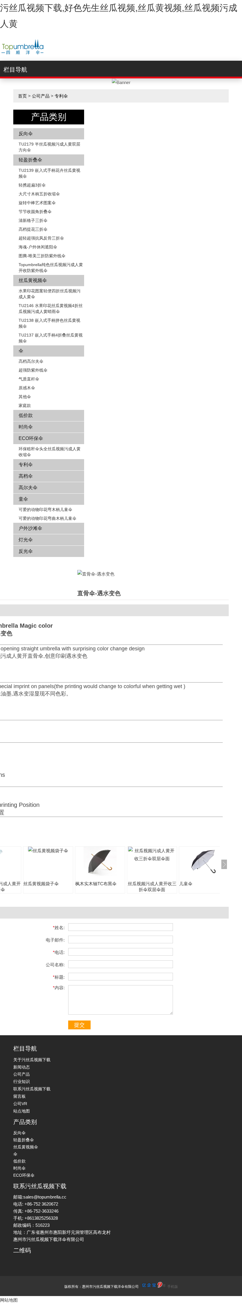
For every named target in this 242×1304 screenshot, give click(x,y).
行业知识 (21, 1081)
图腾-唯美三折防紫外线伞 (42, 255)
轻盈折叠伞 (30, 159)
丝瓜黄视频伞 (33, 280)
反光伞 (26, 551)
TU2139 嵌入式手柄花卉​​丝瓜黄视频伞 (49, 173)
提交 (79, 1025)
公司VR (20, 1103)
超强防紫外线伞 (33, 370)
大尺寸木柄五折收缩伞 (39, 194)
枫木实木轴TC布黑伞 (96, 883)
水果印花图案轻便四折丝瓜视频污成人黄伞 (50, 294)
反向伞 (26, 133)
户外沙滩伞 (30, 528)
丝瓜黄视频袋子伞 (41, 883)
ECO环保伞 (31, 438)
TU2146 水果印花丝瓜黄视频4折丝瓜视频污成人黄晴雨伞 (51, 308)
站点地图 (21, 1111)
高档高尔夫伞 (31, 361)
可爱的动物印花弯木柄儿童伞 (45, 509)
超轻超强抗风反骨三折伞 (41, 238)
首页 (22, 95)
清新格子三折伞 (33, 220)
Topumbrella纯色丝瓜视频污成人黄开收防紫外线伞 (51, 267)
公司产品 (41, 95)
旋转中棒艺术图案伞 (37, 202)
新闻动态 (21, 1067)
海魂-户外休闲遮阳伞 (38, 247)
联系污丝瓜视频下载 (31, 1089)
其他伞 (25, 396)
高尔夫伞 (28, 487)
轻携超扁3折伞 (32, 185)
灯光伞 (26, 539)
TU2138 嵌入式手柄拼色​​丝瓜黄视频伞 (49, 323)
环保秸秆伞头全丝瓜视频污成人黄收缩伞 (50, 451)
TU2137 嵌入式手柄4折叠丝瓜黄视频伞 (51, 338)
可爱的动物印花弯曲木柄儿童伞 (47, 518)
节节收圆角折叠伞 (35, 211)
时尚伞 (26, 426)
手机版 (172, 1287)
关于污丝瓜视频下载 (31, 1059)
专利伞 (61, 95)
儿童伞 (185, 883)
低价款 (26, 415)
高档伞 (26, 476)
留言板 (19, 1096)
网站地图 (9, 1300)
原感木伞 (27, 387)
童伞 (23, 499)
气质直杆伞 (29, 379)
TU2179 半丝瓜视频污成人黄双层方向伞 (49, 147)
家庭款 (25, 405)
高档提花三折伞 (33, 229)
